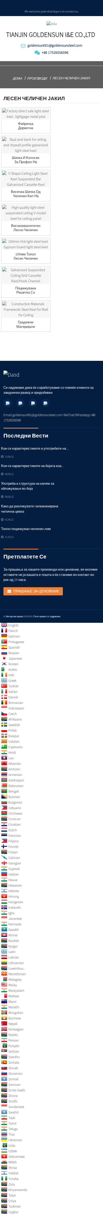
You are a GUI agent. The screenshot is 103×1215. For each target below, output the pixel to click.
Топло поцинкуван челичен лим (26, 529)
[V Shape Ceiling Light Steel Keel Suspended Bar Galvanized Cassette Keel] (25, 179)
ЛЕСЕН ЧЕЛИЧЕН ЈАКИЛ (71, 78)
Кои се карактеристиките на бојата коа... (32, 466)
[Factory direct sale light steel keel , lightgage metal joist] (25, 113)
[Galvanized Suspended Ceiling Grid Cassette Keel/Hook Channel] (25, 275)
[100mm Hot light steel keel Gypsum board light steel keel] (25, 244)
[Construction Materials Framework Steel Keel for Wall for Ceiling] (25, 309)
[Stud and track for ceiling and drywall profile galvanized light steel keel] (25, 145)
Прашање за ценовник (36, 591)
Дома (17, 78)
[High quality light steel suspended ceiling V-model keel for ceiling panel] (25, 213)
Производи (37, 78)
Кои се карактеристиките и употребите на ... (35, 448)
